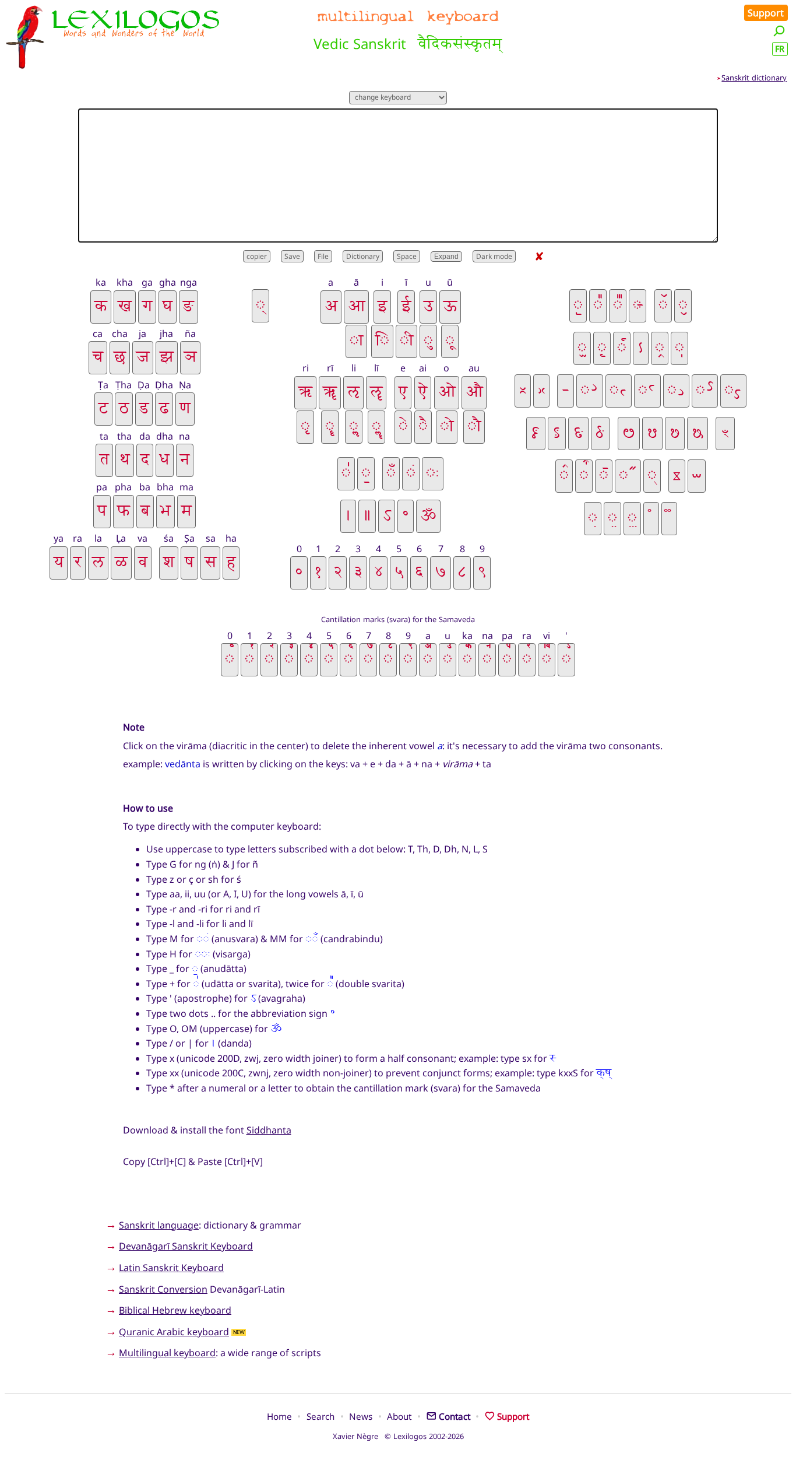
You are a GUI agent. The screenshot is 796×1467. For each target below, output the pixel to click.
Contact (454, 1416)
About (399, 1416)
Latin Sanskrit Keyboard (171, 1267)
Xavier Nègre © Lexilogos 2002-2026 (398, 1436)
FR (779, 48)
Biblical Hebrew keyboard (175, 1310)
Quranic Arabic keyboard (174, 1331)
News (360, 1416)
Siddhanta (268, 1130)
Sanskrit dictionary (754, 77)
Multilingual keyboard (167, 1352)
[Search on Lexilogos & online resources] (779, 30)
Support (766, 12)
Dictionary (362, 256)
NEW (239, 1332)
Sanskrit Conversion (163, 1289)
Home (279, 1416)
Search (320, 1416)
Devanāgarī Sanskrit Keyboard (186, 1246)
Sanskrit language (159, 1225)
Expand (446, 256)
